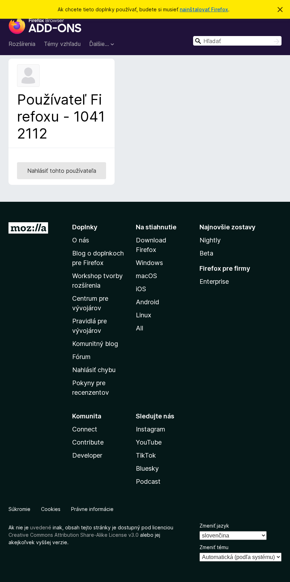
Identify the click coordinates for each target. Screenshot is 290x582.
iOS (141, 289)
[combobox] (237, 41)
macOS (146, 276)
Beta (206, 253)
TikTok (146, 455)
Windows (149, 262)
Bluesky (147, 468)
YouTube (149, 442)
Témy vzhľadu (62, 43)
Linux (143, 315)
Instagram (150, 429)
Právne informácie (92, 509)
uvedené (40, 527)
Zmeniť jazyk (214, 526)
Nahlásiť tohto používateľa (61, 170)
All (139, 328)
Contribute (88, 442)
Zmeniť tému (213, 547)
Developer (87, 455)
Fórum (81, 356)
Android (147, 302)
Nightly (210, 240)
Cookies (50, 509)
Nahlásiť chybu (94, 370)
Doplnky (84, 227)
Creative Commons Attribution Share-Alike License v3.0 (73, 535)
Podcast (148, 481)
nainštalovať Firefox (204, 9)
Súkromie (19, 509)
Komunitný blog (95, 343)
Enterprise (214, 281)
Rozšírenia (21, 43)
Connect (84, 429)
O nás (80, 240)
